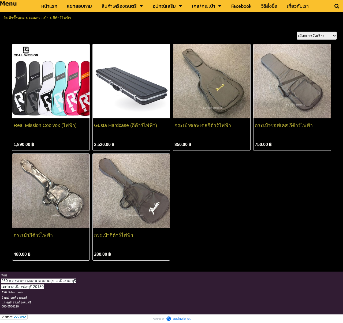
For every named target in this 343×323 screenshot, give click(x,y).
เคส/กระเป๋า (39, 18)
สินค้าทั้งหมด (14, 18)
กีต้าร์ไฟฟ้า (62, 18)
